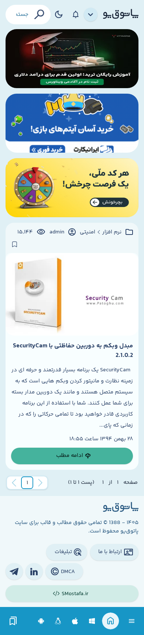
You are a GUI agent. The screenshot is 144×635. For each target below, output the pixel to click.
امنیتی (87, 232)
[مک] (75, 621)
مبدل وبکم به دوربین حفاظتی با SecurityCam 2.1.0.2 (73, 350)
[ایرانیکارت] (72, 123)
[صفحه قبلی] (40, 482)
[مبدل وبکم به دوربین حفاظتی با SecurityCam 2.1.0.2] (72, 294)
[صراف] (72, 187)
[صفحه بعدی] (14, 482)
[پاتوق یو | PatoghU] (120, 14)
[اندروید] (41, 621)
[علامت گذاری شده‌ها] (13, 621)
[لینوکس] (58, 621)
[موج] (72, 58)
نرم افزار (111, 232)
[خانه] (110, 621)
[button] (27, 482)
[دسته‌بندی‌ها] (91, 15)
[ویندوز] (92, 621)
